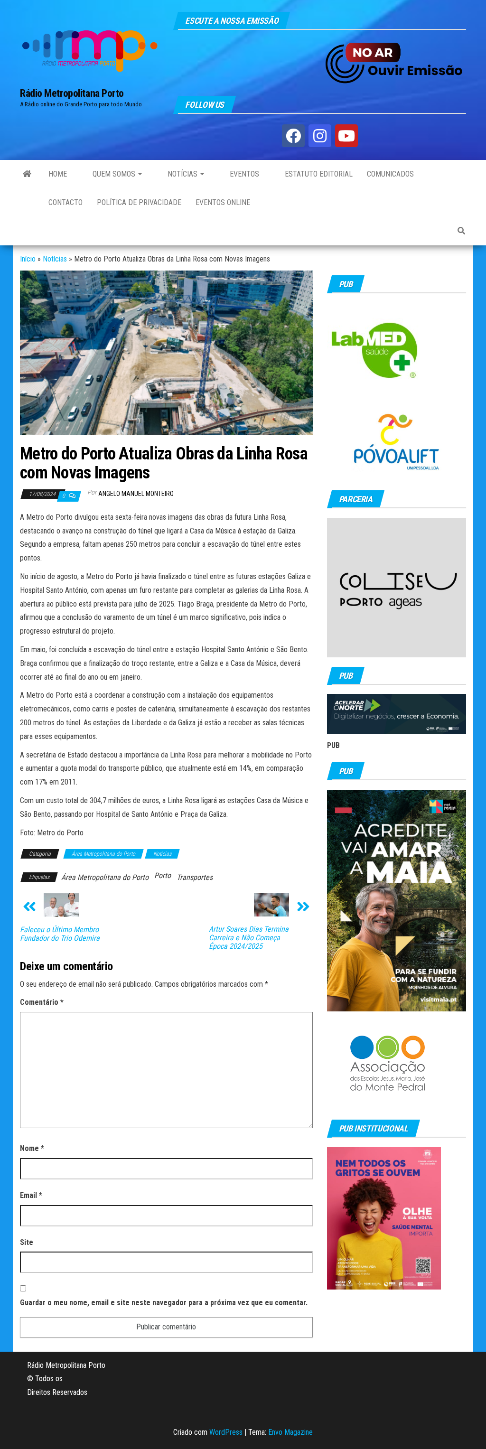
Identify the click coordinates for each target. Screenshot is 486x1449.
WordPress (226, 1432)
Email (31, 1195)
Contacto (65, 202)
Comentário (42, 1002)
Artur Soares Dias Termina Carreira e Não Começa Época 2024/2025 (249, 938)
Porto (162, 875)
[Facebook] (293, 135)
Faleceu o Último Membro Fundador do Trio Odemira (60, 934)
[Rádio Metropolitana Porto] (27, 174)
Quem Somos (114, 173)
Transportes (195, 877)
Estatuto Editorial (318, 173)
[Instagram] (319, 135)
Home (57, 173)
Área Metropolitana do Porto (103, 854)
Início (28, 258)
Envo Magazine (290, 1432)
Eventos (243, 173)
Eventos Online (223, 202)
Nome (32, 1148)
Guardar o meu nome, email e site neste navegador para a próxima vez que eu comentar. (164, 1302)
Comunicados (390, 173)
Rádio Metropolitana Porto (72, 93)
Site (26, 1242)
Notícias (182, 173)
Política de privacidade (139, 202)
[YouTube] (346, 135)
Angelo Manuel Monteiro (136, 493)
